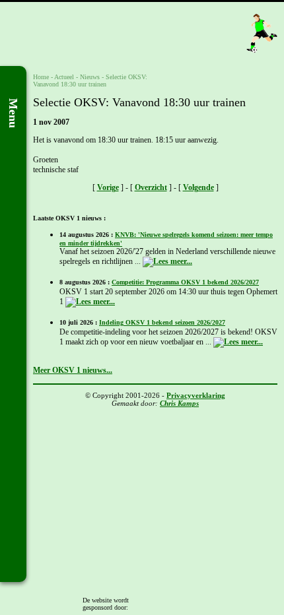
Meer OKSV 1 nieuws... (72, 370)
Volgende (198, 187)
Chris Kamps (179, 403)
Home (41, 77)
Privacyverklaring (195, 395)
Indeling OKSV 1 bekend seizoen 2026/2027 (162, 322)
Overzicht (151, 187)
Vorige (108, 187)
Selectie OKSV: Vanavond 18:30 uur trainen (90, 80)
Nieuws (90, 77)
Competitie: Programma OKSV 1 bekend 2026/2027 (185, 282)
